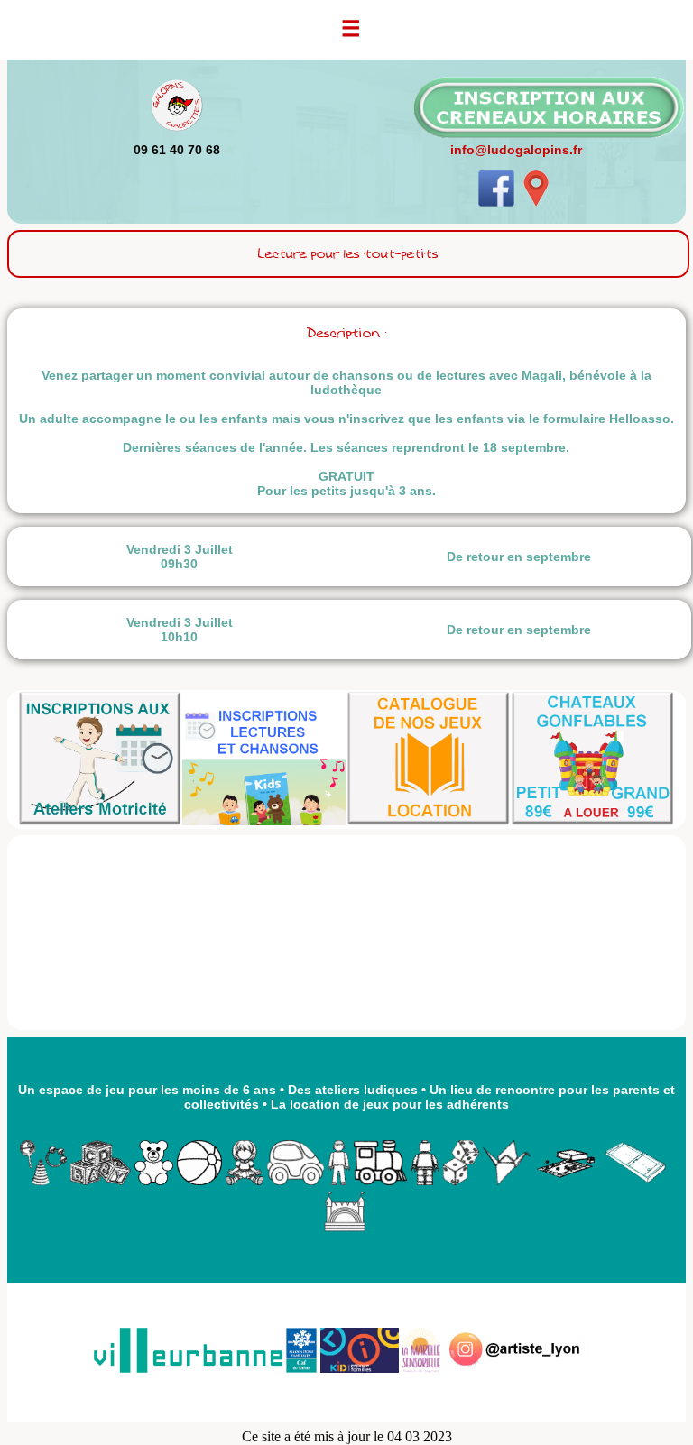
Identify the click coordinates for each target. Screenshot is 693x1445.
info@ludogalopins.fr (516, 150)
